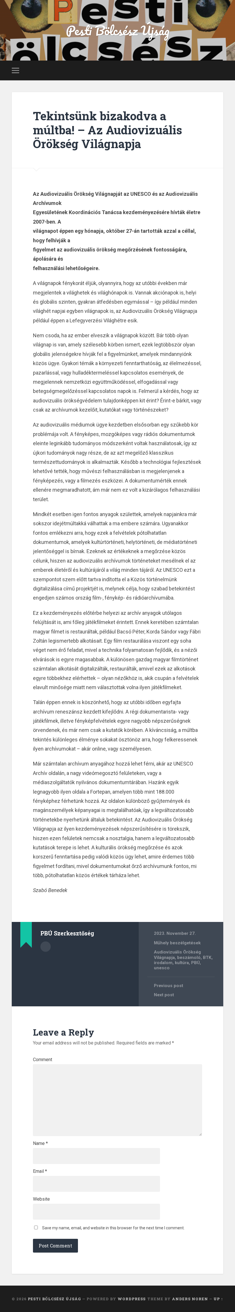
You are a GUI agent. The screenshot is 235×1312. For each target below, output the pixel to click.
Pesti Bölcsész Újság (117, 30)
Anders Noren (190, 1299)
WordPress (131, 1299)
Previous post (168, 985)
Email (40, 1171)
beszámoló (189, 957)
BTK (207, 957)
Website (41, 1199)
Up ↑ (218, 1299)
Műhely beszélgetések (177, 942)
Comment (42, 1059)
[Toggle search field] (219, 70)
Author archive (45, 946)
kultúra (182, 962)
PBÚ (195, 962)
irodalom (163, 962)
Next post (164, 994)
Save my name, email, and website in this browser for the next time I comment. (113, 1228)
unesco (162, 967)
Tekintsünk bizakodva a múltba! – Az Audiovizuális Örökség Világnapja (107, 129)
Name (40, 1143)
